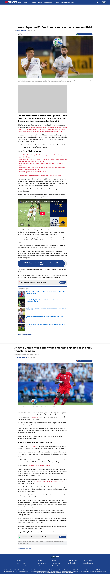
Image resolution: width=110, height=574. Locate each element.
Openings (40, 560)
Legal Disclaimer (88, 563)
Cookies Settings (57, 566)
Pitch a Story (21, 563)
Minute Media (9, 569)
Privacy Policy (41, 563)
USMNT (40, 2)
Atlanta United (26, 548)
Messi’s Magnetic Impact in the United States (32, 172)
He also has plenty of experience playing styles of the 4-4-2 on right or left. (40, 175)
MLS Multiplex (34, 446)
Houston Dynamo (27, 334)
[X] (100, 2)
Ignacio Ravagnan (22, 357)
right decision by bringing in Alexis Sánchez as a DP (48, 481)
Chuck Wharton (21, 30)
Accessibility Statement (24, 566)
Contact (54, 560)
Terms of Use (56, 563)
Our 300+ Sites (72, 560)
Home (19, 334)
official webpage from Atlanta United (39, 465)
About (57, 2)
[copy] (27, 34)
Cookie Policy (72, 563)
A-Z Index (40, 566)
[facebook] (97, 2)
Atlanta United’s (35, 417)
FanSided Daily (87, 560)
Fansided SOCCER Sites (67, 2)
